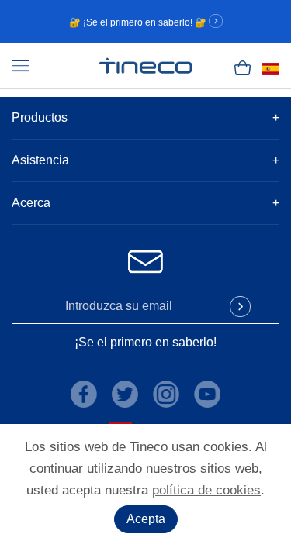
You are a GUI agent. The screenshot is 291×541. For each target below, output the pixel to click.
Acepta (145, 518)
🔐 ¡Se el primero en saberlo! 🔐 (139, 22)
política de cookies (206, 490)
